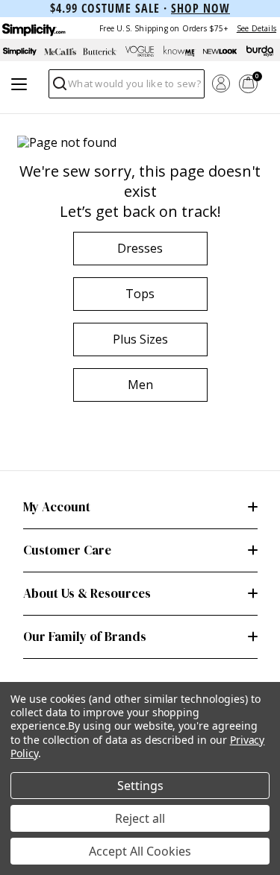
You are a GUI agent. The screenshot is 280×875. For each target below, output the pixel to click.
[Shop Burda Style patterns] (260, 51)
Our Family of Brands (84, 636)
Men (140, 384)
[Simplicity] (33, 28)
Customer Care (67, 550)
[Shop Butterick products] (100, 51)
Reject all (140, 818)
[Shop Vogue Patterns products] (140, 51)
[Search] (58, 87)
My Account (56, 507)
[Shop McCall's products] (60, 51)
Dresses (140, 248)
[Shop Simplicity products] (20, 51)
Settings (140, 785)
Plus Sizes (140, 339)
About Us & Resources (87, 593)
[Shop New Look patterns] (220, 51)
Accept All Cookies (140, 851)
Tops (140, 293)
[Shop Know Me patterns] (180, 51)
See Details (256, 28)
